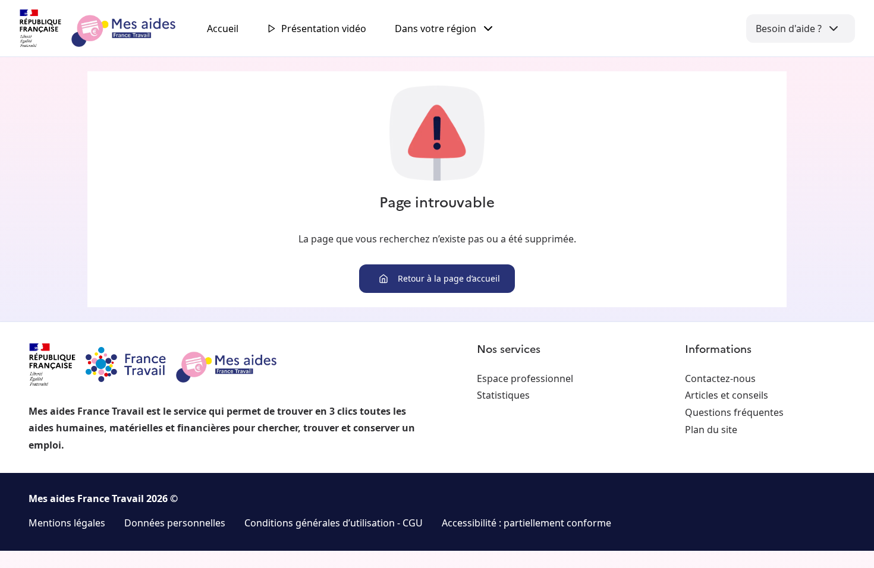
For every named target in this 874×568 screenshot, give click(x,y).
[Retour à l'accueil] (108, 28)
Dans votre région (435, 28)
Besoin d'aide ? (789, 28)
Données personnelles (174, 522)
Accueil (222, 28)
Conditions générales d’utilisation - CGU (333, 522)
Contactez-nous (720, 378)
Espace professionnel (525, 378)
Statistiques (503, 395)
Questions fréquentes (734, 412)
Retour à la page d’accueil (449, 278)
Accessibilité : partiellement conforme (526, 522)
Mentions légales (67, 522)
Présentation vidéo (323, 28)
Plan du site (711, 429)
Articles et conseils (726, 395)
